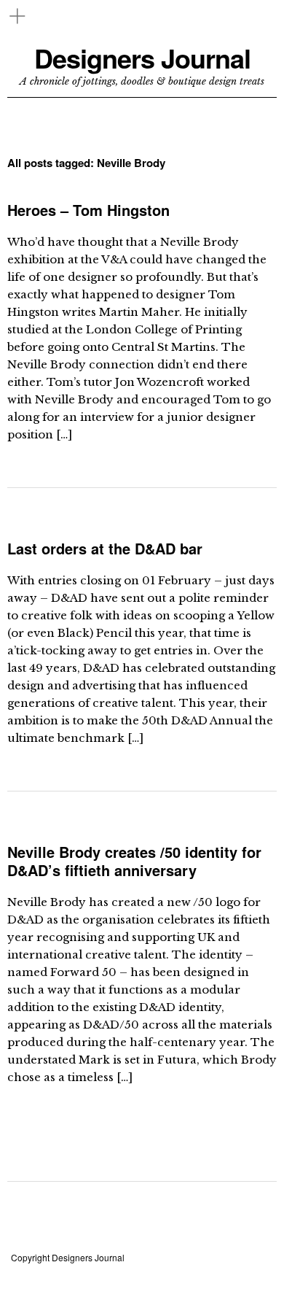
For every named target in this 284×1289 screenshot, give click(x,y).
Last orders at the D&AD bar (104, 548)
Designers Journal (142, 58)
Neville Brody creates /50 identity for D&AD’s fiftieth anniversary (134, 860)
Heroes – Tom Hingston (88, 209)
